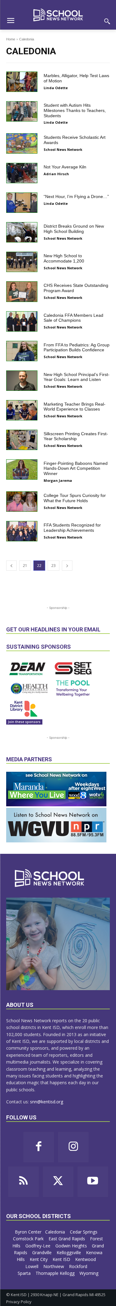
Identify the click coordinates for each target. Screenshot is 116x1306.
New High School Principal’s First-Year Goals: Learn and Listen (77, 377)
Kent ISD (62, 1259)
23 (53, 565)
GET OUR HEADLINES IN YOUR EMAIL (53, 629)
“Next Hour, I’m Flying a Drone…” (76, 196)
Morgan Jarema (58, 480)
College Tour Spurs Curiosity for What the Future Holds (75, 498)
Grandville (42, 1252)
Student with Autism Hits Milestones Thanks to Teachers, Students (75, 110)
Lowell (32, 1266)
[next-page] (67, 565)
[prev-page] (11, 565)
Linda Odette (56, 87)
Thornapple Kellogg (56, 1273)
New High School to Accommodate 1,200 (64, 258)
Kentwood (86, 1259)
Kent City (39, 1259)
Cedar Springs (84, 1232)
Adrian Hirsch (56, 174)
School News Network (63, 149)
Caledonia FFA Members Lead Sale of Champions (73, 318)
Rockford (78, 1266)
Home (10, 39)
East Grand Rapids (67, 1239)
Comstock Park (29, 1239)
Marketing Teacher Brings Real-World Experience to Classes (74, 407)
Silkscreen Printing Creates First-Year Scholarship (76, 436)
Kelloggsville (69, 1252)
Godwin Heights (71, 1246)
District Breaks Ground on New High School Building (74, 229)
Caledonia (55, 1232)
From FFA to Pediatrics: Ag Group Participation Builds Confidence (77, 347)
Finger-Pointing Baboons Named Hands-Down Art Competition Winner (76, 468)
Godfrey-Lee (38, 1246)
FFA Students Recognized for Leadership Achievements (72, 528)
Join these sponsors (24, 722)
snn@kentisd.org (46, 1102)
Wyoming (88, 1273)
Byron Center (28, 1232)
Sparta (25, 1273)
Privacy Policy (19, 1301)
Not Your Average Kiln (65, 166)
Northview (54, 1266)
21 (25, 565)
